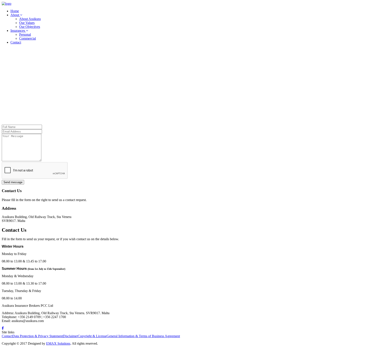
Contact (15, 42)
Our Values (27, 23)
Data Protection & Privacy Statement (37, 336)
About (15, 15)
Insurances (18, 30)
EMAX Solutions (58, 343)
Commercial (27, 38)
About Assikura (30, 19)
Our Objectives (29, 27)
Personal (25, 34)
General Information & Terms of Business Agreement (143, 336)
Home (14, 11)
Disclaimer (70, 336)
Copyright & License (92, 336)
